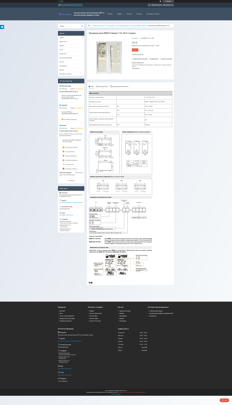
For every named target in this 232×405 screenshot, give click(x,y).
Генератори (152, 316)
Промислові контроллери (67, 318)
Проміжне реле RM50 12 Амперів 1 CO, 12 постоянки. (72, 140)
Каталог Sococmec (95, 321)
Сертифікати (63, 66)
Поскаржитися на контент (124, 392)
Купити (135, 50)
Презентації (63, 53)
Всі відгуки (71, 180)
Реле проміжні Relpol (122, 25)
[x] (91, 283)
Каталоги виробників (65, 57)
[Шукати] (82, 26)
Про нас (129, 14)
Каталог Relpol (94, 318)
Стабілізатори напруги (156, 311)
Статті (61, 49)
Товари (119, 14)
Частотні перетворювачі (67, 316)
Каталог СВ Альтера (96, 313)
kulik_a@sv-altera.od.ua (66, 215)
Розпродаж (122, 321)
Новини (61, 45)
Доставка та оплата (153, 14)
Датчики (62, 311)
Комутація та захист (99, 25)
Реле (61, 313)
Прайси (92, 311)
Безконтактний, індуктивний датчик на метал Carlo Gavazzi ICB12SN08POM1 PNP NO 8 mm (71, 97)
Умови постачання (125, 311)
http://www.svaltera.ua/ (65, 368)
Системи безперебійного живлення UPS (161, 313)
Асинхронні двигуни (66, 321)
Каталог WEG (93, 316)
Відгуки (61, 70)
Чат (226, 400)
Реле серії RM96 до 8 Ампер (138, 25)
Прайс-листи (63, 41)
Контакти (139, 14)
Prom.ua (125, 390)
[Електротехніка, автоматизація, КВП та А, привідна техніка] (65, 14)
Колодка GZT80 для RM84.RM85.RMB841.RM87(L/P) (70, 112)
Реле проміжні (110, 25)
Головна (110, 14)
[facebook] (89, 283)
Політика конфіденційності (139, 392)
